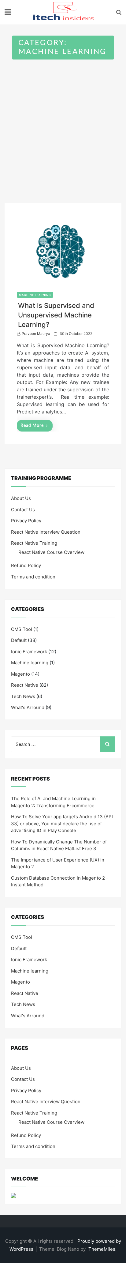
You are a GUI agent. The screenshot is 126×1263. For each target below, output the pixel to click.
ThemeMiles (101, 1249)
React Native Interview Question (45, 532)
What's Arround (27, 707)
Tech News (23, 696)
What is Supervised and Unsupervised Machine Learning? (56, 314)
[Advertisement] (63, 126)
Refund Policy (26, 565)
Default (19, 640)
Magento (20, 674)
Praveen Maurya (36, 333)
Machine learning (35, 295)
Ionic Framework (29, 652)
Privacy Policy (26, 521)
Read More (32, 426)
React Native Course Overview (51, 552)
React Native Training (34, 543)
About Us (21, 498)
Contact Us (23, 509)
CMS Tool (21, 629)
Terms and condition (33, 577)
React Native (24, 685)
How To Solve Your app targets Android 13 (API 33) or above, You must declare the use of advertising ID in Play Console (62, 823)
